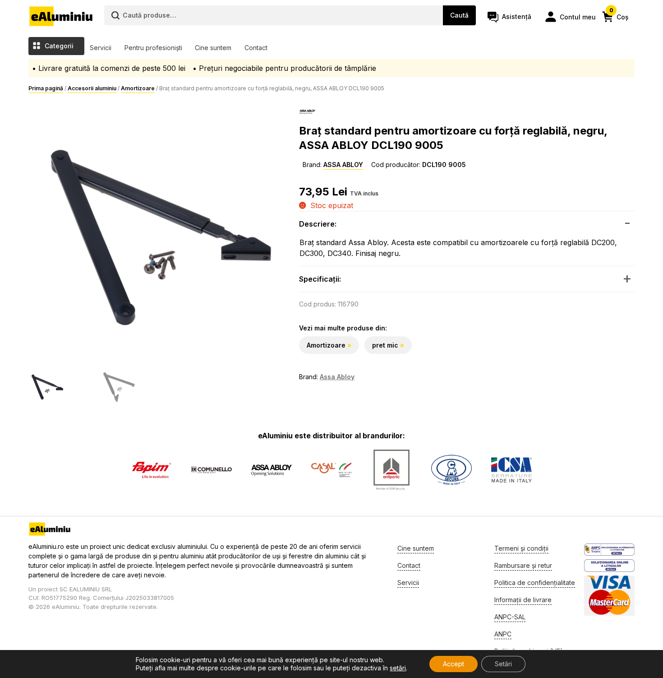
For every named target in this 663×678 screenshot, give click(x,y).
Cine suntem (213, 47)
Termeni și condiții (521, 548)
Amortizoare (138, 88)
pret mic (385, 345)
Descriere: (317, 223)
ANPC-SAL (509, 617)
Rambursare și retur (523, 565)
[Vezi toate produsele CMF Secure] (451, 470)
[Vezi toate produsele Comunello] (211, 470)
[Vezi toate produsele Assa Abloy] (271, 470)
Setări (503, 664)
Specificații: (320, 278)
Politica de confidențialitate (534, 582)
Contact (255, 47)
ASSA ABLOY (343, 164)
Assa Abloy (337, 377)
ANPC (502, 634)
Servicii (100, 47)
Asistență (516, 16)
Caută (459, 15)
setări (398, 668)
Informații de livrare (523, 600)
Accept (453, 664)
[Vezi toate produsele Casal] (331, 470)
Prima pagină (45, 88)
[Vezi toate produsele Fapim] (151, 470)
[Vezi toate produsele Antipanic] (391, 470)
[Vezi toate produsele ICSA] (511, 470)
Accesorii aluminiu (92, 88)
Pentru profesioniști (153, 47)
